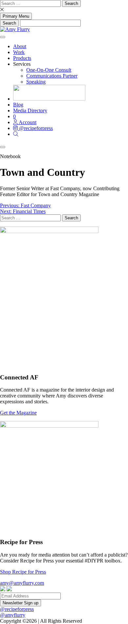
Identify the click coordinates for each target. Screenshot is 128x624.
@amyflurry (12, 615)
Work (19, 52)
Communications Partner (51, 76)
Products (22, 58)
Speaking (36, 81)
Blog (18, 104)
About (19, 46)
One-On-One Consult (48, 70)
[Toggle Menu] (2, 37)
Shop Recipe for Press (23, 572)
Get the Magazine (18, 412)
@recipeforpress (17, 609)
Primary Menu (16, 16)
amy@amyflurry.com (22, 583)
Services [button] (22, 64)
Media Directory (30, 110)
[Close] (2, 147)
